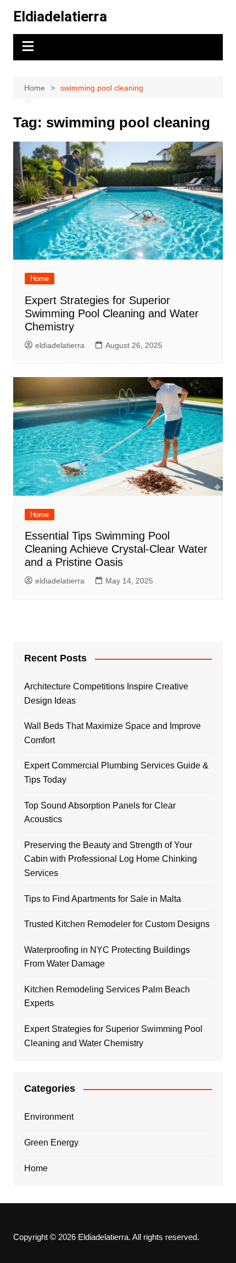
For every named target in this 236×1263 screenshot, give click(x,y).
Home (39, 278)
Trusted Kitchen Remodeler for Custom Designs (117, 924)
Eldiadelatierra (60, 16)
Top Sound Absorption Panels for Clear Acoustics (100, 812)
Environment (49, 1116)
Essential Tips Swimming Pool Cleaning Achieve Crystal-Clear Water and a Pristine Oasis (116, 549)
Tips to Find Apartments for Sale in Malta (102, 898)
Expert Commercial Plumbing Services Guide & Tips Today (116, 772)
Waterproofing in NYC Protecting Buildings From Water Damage (107, 957)
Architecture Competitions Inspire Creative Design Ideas (106, 693)
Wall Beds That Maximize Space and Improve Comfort (112, 733)
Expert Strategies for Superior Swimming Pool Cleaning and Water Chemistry (112, 313)
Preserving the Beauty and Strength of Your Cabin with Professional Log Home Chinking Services (110, 859)
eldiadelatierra (60, 345)
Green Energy (51, 1142)
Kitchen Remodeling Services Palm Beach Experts (107, 996)
